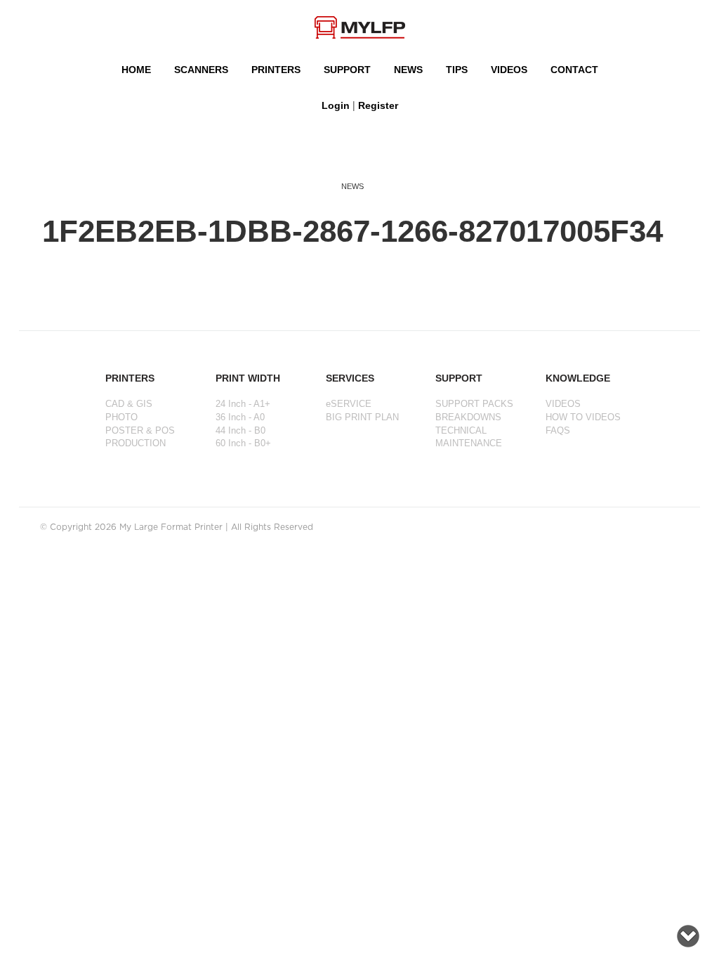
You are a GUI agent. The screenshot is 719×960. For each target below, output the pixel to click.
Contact (574, 69)
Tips (457, 69)
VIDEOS (509, 69)
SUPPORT (347, 69)
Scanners (201, 69)
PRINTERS (276, 69)
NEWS (408, 69)
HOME (136, 69)
